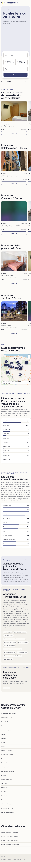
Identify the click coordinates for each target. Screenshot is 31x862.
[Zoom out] (29, 358)
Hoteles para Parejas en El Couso (10, 844)
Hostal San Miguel (6, 325)
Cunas (3, 746)
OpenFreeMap (6, 381)
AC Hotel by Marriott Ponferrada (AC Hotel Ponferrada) (15, 225)
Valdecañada (4, 787)
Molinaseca (4, 758)
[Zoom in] (29, 356)
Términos (9, 859)
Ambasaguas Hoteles (7, 717)
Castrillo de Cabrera (6, 730)
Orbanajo (3, 775)
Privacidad (3, 859)
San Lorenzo (4, 783)
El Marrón (3, 791)
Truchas (3, 734)
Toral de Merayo (5, 763)
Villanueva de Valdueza (7, 804)
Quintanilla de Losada (7, 721)
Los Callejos (4, 795)
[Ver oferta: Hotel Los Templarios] (14, 161)
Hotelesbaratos (11, 3)
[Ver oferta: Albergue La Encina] (14, 111)
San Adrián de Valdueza (7, 812)
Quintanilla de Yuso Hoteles (8, 713)
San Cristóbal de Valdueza (8, 771)
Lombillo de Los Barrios (7, 808)
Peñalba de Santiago (6, 750)
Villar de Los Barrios (6, 767)
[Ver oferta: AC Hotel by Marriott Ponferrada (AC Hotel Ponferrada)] (14, 211)
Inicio (4, 9)
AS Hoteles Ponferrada (7, 275)
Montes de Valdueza (6, 779)
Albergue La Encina (6, 125)
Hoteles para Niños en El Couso (9, 832)
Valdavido (3, 738)
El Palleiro (3, 800)
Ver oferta (14, 133)
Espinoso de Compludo (7, 754)
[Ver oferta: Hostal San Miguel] (14, 311)
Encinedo (3, 726)
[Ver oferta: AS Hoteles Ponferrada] (14, 261)
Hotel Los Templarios (6, 175)
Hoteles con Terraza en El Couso (9, 840)
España (9, 9)
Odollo (3, 742)
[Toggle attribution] (29, 382)
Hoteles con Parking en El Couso (9, 836)
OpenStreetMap (6, 383)
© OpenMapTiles (13, 381)
